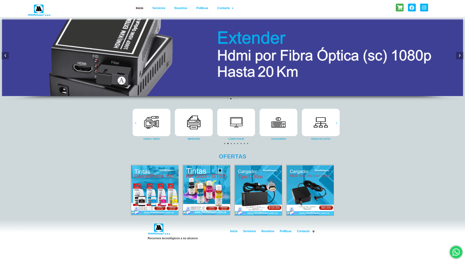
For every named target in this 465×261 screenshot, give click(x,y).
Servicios (158, 8)
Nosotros (180, 8)
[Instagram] (424, 7)
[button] (5, 55)
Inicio (139, 8)
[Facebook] (412, 7)
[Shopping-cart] (400, 7)
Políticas (202, 8)
